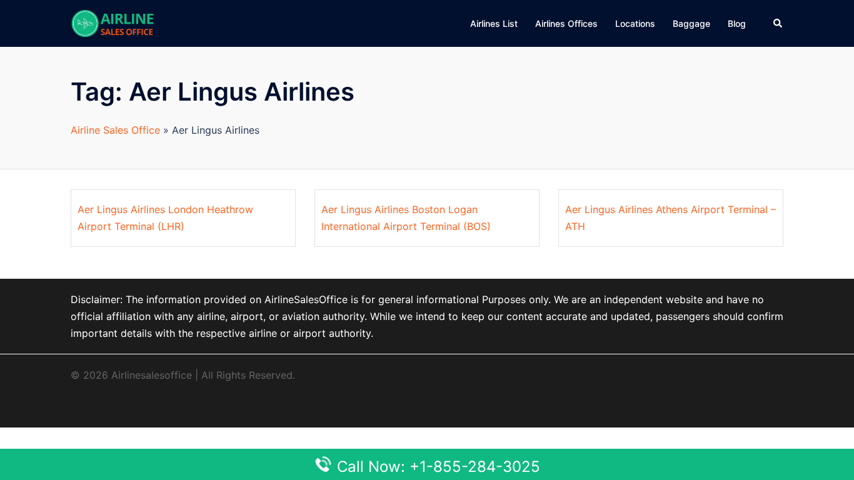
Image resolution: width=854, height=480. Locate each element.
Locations (635, 23)
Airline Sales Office (115, 130)
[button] (778, 23)
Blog (737, 23)
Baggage (691, 23)
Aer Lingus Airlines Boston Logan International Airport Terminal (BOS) (406, 217)
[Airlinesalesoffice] (112, 22)
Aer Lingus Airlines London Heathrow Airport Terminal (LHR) (165, 217)
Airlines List (494, 23)
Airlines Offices (566, 23)
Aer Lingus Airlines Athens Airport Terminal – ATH (670, 217)
